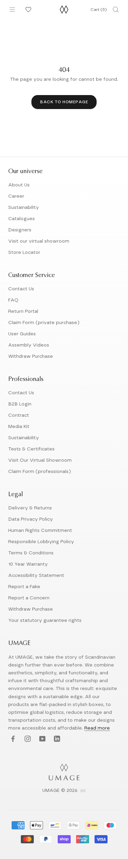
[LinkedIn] (56, 739)
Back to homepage (64, 102)
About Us (19, 185)
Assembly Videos (28, 345)
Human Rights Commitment (40, 530)
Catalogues (21, 218)
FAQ (13, 300)
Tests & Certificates (31, 449)
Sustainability (23, 207)
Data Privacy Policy (30, 519)
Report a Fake (24, 586)
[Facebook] (12, 739)
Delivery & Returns (30, 508)
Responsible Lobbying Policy (41, 541)
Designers (19, 230)
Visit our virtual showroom (38, 241)
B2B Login (19, 404)
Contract (18, 415)
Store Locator (24, 252)
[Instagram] (27, 739)
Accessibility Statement (36, 575)
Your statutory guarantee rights (45, 620)
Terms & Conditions (31, 553)
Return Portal (23, 311)
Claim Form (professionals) (39, 471)
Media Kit (18, 426)
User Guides (22, 334)
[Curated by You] (27, 9)
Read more (97, 728)
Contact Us (21, 289)
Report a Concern (28, 598)
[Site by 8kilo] (83, 791)
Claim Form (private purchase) (44, 322)
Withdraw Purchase (30, 356)
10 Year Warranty (28, 564)
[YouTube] (41, 739)
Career (16, 196)
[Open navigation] (12, 9)
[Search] (116, 9)
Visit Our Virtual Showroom (40, 460)
